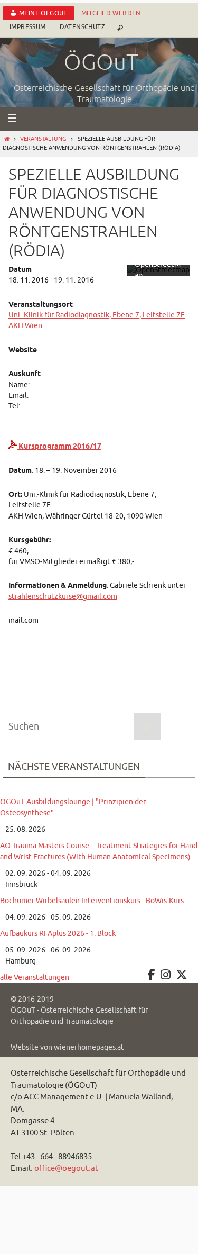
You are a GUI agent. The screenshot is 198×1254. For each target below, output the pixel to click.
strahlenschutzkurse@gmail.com (62, 596)
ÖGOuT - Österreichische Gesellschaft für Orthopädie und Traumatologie (79, 1016)
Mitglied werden (111, 13)
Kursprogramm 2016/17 (59, 446)
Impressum (28, 27)
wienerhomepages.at (89, 1047)
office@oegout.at (66, 1169)
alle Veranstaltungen (34, 977)
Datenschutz (82, 27)
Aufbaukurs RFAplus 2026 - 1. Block (58, 933)
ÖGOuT (101, 62)
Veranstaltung (43, 138)
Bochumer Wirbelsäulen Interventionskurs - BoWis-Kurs (92, 900)
